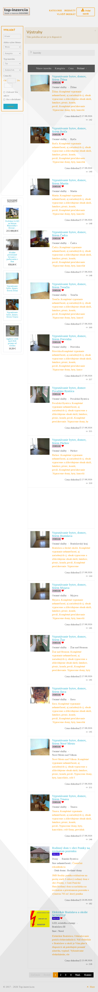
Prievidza (75, 347)
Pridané (81, 68)
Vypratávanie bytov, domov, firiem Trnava (12, 314)
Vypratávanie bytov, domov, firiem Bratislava (69, 534)
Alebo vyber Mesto (12, 42)
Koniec (88, 974)
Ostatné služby (59, 87)
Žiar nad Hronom (79, 647)
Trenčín (74, 295)
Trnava (73, 807)
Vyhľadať (10, 106)
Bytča (73, 139)
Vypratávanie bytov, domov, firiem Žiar (69, 638)
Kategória (60, 68)
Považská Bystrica (79, 398)
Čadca (73, 243)
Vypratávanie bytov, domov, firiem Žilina (12, 288)
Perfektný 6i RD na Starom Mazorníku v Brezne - (12, 224)
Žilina (73, 87)
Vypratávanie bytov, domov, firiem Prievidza (69, 337)
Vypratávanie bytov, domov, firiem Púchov (69, 441)
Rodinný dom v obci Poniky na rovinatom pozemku (71, 849)
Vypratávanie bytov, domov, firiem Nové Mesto (69, 742)
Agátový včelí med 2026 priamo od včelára (12, 342)
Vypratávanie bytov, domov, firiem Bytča (69, 130)
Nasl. (78, 974)
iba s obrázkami (13, 99)
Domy (55, 858)
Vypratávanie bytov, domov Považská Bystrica (69, 389)
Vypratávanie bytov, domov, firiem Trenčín (69, 285)
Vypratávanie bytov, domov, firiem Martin (69, 181)
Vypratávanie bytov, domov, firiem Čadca (69, 233)
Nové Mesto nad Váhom (64, 755)
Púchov (74, 450)
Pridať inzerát (87, 12)
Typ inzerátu (9, 59)
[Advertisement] (13, 154)
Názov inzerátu (44, 68)
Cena (71, 68)
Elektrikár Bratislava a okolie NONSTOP (70, 913)
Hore (92, 986)
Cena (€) (7, 76)
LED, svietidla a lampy (63, 923)
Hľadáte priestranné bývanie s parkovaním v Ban (12, 257)
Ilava (72, 699)
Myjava (74, 595)
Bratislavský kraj (79, 543)
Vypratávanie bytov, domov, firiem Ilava (69, 690)
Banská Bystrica (70, 858)
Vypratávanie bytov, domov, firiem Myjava (69, 586)
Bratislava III (58, 926)
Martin (73, 191)
